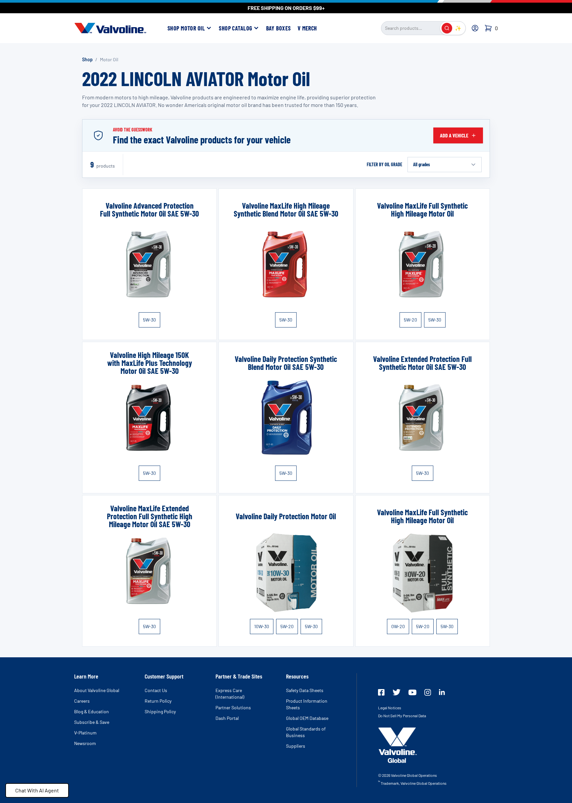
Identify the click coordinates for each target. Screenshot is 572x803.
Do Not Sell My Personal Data (402, 715)
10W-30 (261, 626)
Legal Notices (389, 707)
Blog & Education (91, 711)
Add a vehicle (454, 135)
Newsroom (85, 743)
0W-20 (398, 626)
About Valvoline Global (96, 690)
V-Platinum (85, 732)
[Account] (475, 28)
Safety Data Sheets (304, 690)
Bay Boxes (278, 28)
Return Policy (158, 701)
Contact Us (156, 690)
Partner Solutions (233, 707)
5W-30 (149, 320)
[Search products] (447, 28)
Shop (87, 59)
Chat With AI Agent (37, 790)
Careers (82, 701)
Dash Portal (227, 718)
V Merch (307, 28)
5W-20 (410, 320)
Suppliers (295, 746)
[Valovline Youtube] (412, 692)
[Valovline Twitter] (397, 692)
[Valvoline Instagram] (427, 692)
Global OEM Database (307, 718)
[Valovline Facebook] (381, 692)
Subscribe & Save (91, 722)
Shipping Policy (160, 711)
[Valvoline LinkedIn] (442, 692)
